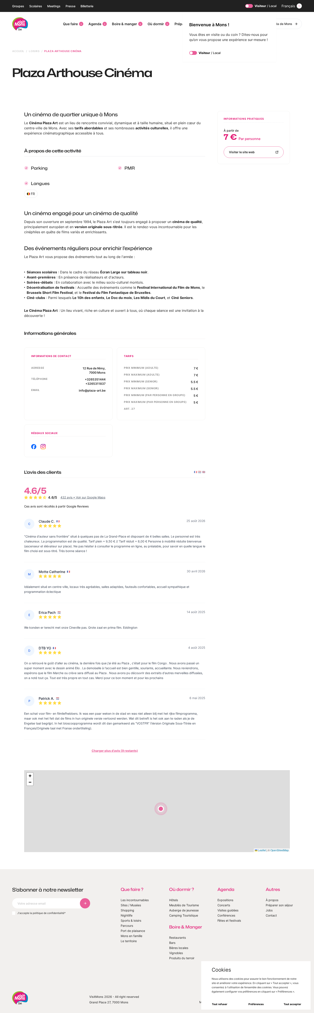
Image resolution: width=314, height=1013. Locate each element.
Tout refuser (219, 1004)
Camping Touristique (183, 915)
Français (288, 6)
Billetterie (87, 6)
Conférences (226, 915)
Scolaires (35, 6)
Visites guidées (227, 910)
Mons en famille (131, 936)
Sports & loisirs (131, 920)
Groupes (18, 6)
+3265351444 (95, 379)
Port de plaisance (133, 931)
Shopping (127, 910)
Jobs (269, 910)
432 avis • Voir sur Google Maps (82, 497)
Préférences (256, 1004)
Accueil (18, 51)
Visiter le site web (242, 152)
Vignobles (176, 953)
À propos (272, 900)
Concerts (223, 905)
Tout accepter (292, 1004)
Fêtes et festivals (229, 920)
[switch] (249, 6)
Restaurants (177, 937)
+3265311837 (95, 383)
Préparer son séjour (279, 905)
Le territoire (129, 941)
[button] (160, 808)
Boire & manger (124, 24)
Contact (271, 915)
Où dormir (156, 24)
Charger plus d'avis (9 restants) (115, 750)
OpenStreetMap (279, 850)
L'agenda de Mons (279, 24)
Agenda (94, 24)
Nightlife (126, 915)
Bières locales (178, 948)
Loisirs (34, 51)
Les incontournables (135, 900)
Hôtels (173, 900)
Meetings (53, 6)
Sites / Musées (131, 905)
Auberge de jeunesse (184, 910)
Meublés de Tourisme (184, 905)
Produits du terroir (181, 958)
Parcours (127, 925)
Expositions (225, 900)
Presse (70, 6)
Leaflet (261, 850)
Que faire (70, 24)
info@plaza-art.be (92, 390)
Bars (172, 942)
